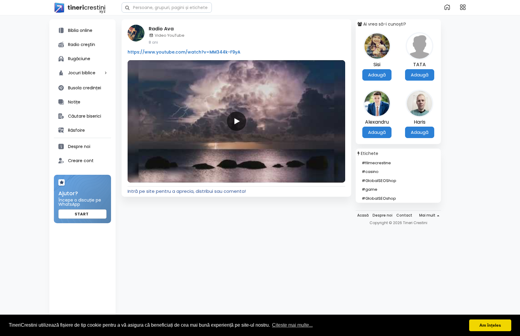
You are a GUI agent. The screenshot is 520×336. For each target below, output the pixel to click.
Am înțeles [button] (490, 325)
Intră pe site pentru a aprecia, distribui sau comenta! (187, 191)
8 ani (153, 42)
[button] (166, 7)
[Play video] (236, 121)
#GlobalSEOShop (379, 180)
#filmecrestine (376, 163)
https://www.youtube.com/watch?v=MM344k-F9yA (184, 52)
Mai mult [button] (427, 215)
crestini (86, 8)
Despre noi (382, 215)
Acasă (363, 215)
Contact (404, 215)
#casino (370, 171)
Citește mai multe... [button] (292, 325)
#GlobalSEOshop (379, 198)
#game (369, 189)
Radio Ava (161, 28)
